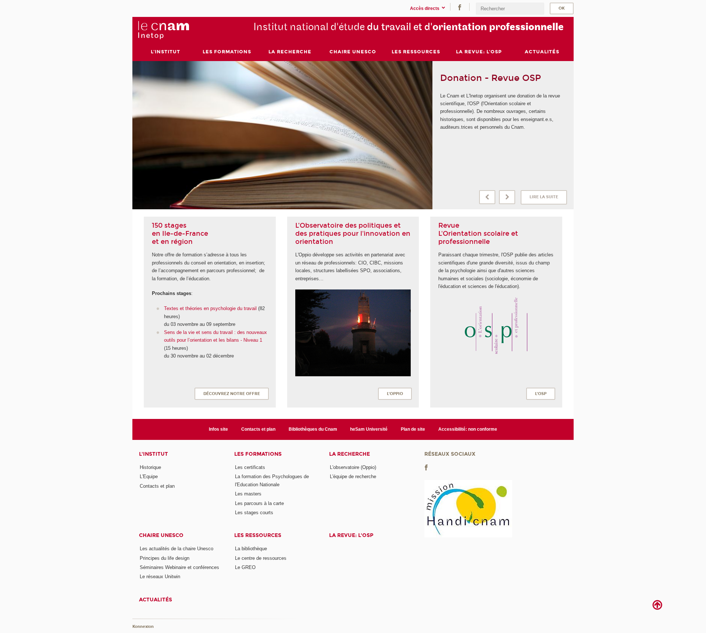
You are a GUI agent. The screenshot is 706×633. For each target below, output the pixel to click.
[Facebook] (459, 7)
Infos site (218, 429)
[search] (510, 9)
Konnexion (143, 626)
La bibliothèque (251, 548)
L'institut (153, 454)
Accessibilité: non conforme (467, 429)
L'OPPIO (395, 393)
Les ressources (257, 535)
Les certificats (250, 467)
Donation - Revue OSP (490, 78)
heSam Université (369, 429)
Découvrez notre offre (231, 393)
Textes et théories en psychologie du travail (211, 308)
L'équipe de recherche (353, 476)
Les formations (258, 454)
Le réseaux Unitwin (160, 576)
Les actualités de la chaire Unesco (176, 548)
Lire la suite (544, 197)
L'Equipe (149, 476)
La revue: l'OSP (351, 535)
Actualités (155, 600)
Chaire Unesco (161, 535)
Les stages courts (254, 512)
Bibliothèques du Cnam (313, 429)
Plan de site (413, 429)
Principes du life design (164, 558)
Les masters (248, 494)
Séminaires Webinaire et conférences (179, 567)
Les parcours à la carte (259, 503)
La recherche (349, 454)
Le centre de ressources (260, 558)
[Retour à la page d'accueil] (163, 29)
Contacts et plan (258, 429)
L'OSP (540, 393)
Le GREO (245, 567)
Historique (150, 467)
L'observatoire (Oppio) (353, 467)
